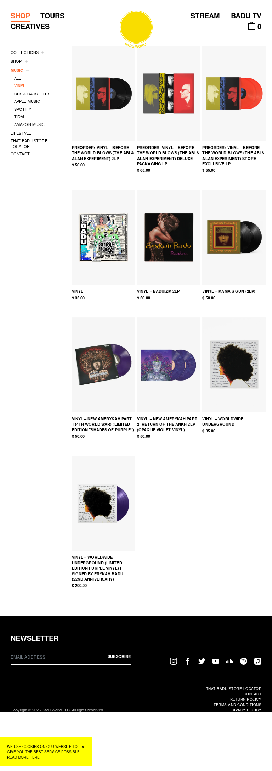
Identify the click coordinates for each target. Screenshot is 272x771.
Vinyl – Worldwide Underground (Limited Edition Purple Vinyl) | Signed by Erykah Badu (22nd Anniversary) (97, 568)
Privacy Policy (245, 710)
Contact (252, 694)
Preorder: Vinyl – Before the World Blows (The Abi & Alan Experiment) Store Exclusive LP (233, 155)
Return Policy (245, 699)
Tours (52, 16)
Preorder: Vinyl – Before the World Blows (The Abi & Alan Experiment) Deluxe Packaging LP (168, 155)
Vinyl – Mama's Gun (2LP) (228, 291)
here (35, 757)
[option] (103, 93)
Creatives (30, 26)
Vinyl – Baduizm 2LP (158, 291)
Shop (20, 16)
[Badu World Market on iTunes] (257, 660)
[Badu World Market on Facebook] (187, 660)
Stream (205, 16)
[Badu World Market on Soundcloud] (229, 660)
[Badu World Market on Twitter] (201, 660)
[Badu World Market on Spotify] (243, 660)
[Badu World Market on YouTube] (215, 660)
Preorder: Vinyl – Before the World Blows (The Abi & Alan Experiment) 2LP (103, 153)
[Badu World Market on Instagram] (173, 660)
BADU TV (246, 16)
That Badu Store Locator (233, 688)
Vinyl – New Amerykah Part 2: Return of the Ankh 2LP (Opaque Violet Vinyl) (167, 424)
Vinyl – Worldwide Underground (222, 421)
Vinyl (78, 291)
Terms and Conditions (237, 704)
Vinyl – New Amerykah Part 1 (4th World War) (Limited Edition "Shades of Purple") (103, 424)
